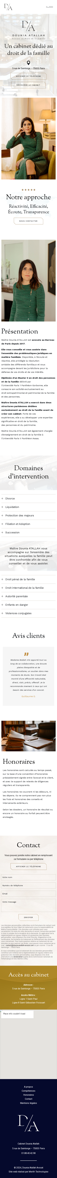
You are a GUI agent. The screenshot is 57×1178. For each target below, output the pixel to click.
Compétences (28, 1091)
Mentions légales (28, 1103)
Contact (28, 1099)
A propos (28, 1086)
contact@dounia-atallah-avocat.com (20, 945)
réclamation (18, 957)
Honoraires (28, 1095)
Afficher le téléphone (28, 76)
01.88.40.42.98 (28, 1153)
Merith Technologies (38, 1171)
